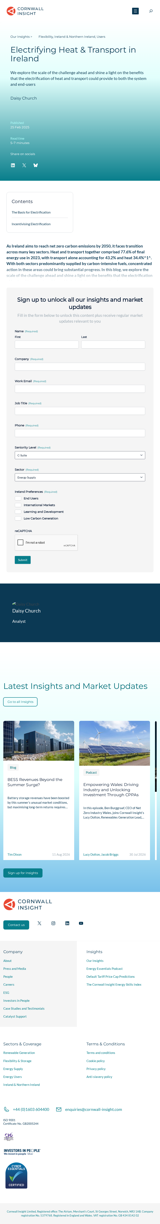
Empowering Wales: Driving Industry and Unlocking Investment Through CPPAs (111, 789)
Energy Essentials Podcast (104, 968)
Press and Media (14, 968)
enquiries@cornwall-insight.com (93, 1109)
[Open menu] (135, 11)
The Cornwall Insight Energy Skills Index (113, 984)
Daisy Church (23, 98)
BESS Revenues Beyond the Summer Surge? (35, 782)
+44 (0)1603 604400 (31, 1109)
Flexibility (46, 37)
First (18, 337)
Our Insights (20, 37)
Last (84, 337)
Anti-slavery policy (99, 1077)
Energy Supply (13, 1069)
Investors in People (16, 1000)
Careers (8, 984)
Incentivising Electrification (31, 224)
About (7, 961)
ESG (6, 992)
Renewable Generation (19, 1053)
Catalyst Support (15, 1016)
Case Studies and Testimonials (24, 1008)
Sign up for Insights (23, 873)
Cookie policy (95, 1061)
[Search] (151, 11)
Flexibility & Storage (17, 1061)
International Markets (39, 505)
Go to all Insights (20, 702)
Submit (22, 560)
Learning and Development (44, 512)
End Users (31, 498)
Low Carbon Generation (41, 518)
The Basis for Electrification (31, 212)
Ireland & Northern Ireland (74, 37)
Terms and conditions (100, 1053)
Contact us (16, 925)
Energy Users (12, 1077)
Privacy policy (96, 1069)
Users (101, 37)
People (8, 976)
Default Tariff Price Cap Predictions (110, 976)
